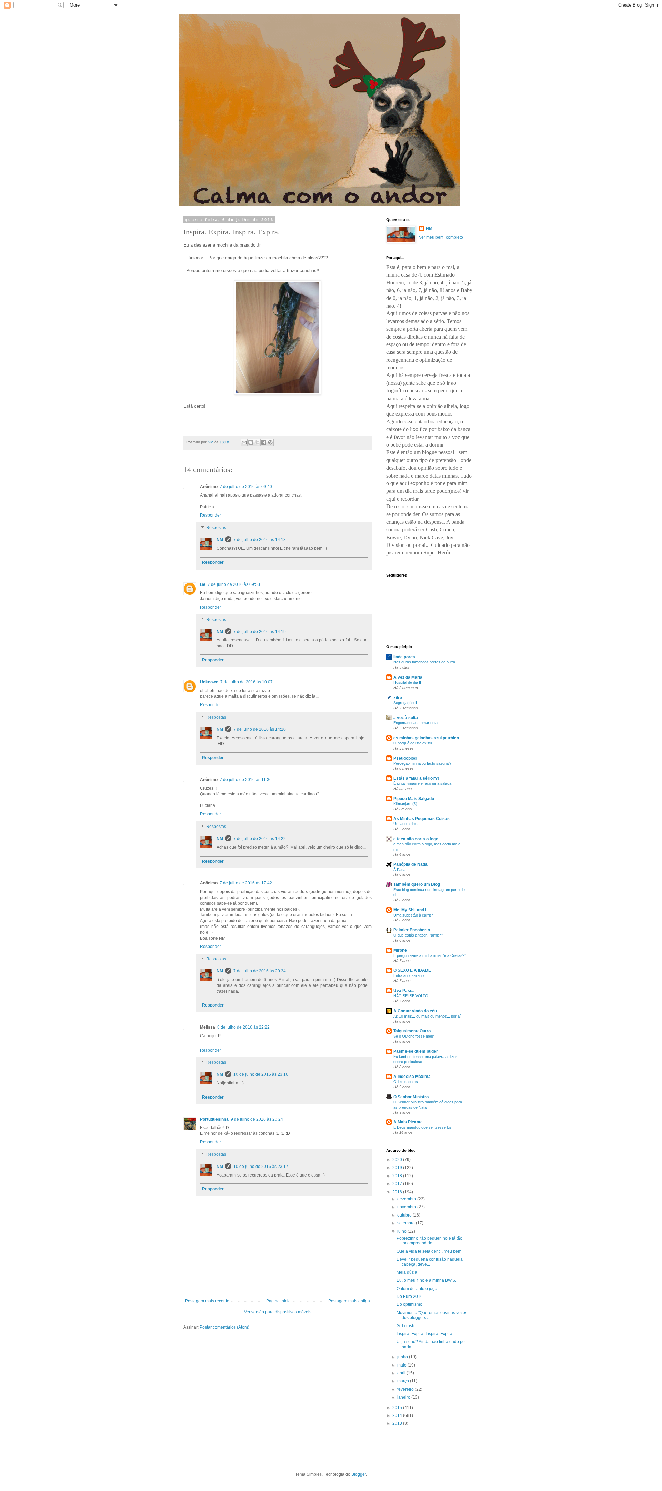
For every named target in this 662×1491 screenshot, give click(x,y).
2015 (397, 1407)
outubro (405, 1215)
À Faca (399, 870)
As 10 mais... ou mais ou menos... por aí (427, 1016)
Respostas (216, 527)
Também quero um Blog (416, 884)
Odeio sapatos (405, 1082)
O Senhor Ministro (411, 1096)
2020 (397, 1159)
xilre (397, 697)
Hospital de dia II (407, 682)
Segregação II (405, 703)
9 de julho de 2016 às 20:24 (257, 1119)
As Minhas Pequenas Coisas (421, 818)
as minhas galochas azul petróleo (426, 738)
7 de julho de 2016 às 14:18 (259, 539)
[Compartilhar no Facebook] (263, 442)
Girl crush (405, 1325)
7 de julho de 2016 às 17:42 (246, 883)
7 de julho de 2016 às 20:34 (259, 971)
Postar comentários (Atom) (224, 1327)
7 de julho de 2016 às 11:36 (246, 779)
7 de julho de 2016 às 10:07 (246, 682)
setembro (406, 1223)
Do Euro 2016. (410, 1296)
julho (402, 1231)
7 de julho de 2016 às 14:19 (259, 631)
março (403, 1381)
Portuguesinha (214, 1119)
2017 (397, 1183)
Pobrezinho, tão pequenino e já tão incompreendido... (429, 1240)
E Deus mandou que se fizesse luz (422, 1127)
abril (402, 1373)
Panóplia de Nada (410, 864)
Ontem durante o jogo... (418, 1288)
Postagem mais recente (207, 1301)
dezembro (407, 1199)
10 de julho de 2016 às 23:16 (260, 1074)
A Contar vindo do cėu (415, 1011)
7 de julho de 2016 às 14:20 (259, 729)
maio (402, 1365)
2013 (397, 1423)
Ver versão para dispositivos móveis (277, 1312)
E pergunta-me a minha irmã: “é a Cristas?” (429, 955)
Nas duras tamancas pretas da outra (424, 662)
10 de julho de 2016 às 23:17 (260, 1166)
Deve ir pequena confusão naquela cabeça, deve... (430, 1262)
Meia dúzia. (407, 1272)
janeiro (404, 1397)
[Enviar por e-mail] (244, 442)
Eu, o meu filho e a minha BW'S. (426, 1280)
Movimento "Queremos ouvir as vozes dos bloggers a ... (432, 1315)
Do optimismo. (410, 1304)
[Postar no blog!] (250, 442)
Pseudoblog (405, 758)
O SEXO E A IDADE (412, 970)
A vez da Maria (407, 677)
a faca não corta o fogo (415, 839)
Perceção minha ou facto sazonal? (422, 763)
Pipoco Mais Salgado (413, 798)
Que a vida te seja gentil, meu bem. (429, 1251)
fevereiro (406, 1389)
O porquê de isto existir (412, 743)
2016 (397, 1192)
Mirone (400, 950)
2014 (397, 1415)
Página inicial (279, 1301)
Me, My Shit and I (409, 910)
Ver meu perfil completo (441, 237)
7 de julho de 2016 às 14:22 (259, 838)
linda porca (404, 656)
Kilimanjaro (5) (405, 804)
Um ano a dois (405, 824)
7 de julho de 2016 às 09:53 (234, 584)
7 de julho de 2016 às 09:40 (246, 486)
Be (202, 584)
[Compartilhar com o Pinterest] (270, 442)
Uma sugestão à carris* (413, 915)
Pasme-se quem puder (415, 1051)
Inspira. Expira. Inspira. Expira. (425, 1333)
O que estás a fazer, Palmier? (418, 935)
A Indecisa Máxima (412, 1076)
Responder (210, 515)
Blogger (358, 1474)
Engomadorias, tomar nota (415, 723)
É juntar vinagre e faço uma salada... (423, 783)
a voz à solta (405, 717)
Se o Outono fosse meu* (413, 1036)
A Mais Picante (408, 1122)
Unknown (209, 682)
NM (220, 539)
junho (403, 1356)
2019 (397, 1167)
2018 (397, 1175)
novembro (407, 1206)
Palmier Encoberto (411, 930)
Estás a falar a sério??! (416, 778)
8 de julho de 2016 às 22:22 (243, 1027)
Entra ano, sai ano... (410, 975)
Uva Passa (404, 990)
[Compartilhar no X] (257, 442)
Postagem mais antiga (349, 1301)
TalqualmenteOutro (412, 1031)
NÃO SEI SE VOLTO (410, 996)
